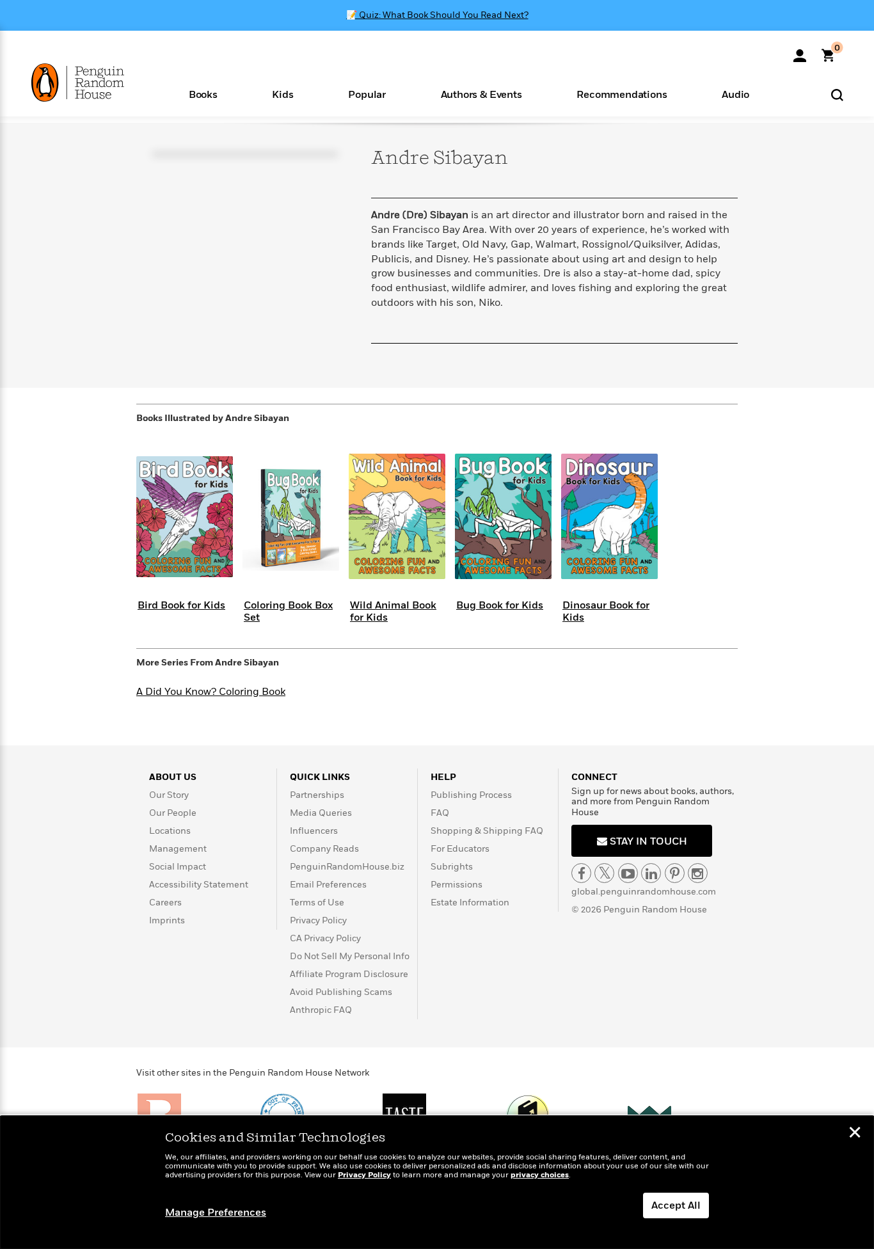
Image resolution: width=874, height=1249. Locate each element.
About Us (172, 777)
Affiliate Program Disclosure (349, 974)
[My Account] (799, 51)
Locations (170, 831)
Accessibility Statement (198, 885)
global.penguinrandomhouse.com (643, 892)
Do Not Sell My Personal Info (349, 956)
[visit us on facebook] (581, 873)
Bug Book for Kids (499, 605)
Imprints (167, 920)
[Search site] (837, 94)
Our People (172, 813)
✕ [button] (854, 1133)
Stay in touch (647, 841)
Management (178, 849)
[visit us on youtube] (628, 873)
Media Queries (321, 813)
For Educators (460, 849)
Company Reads (324, 849)
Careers (165, 902)
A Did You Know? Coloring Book (210, 692)
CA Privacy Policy (325, 938)
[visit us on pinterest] (675, 873)
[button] (203, 94)
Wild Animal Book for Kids (393, 611)
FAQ (440, 813)
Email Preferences (328, 885)
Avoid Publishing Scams (341, 992)
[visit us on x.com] (604, 873)
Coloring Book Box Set (288, 611)
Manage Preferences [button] (215, 1212)
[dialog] (437, 1182)
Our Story (169, 795)
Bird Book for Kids (181, 605)
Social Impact (177, 867)
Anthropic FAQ (321, 1010)
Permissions (456, 885)
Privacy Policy (318, 920)
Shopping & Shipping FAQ (487, 831)
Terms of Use (317, 902)
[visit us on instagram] (698, 873)
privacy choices (540, 1175)
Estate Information (470, 902)
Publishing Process (471, 795)
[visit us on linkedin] (651, 873)
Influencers (314, 831)
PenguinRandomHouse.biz (347, 867)
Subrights (452, 867)
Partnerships (317, 795)
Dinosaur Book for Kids (605, 611)
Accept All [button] (676, 1205)
